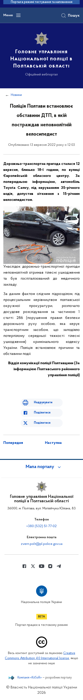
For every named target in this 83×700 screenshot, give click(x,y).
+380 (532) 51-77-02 (41, 526)
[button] (41, 467)
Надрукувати (43, 402)
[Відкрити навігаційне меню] (18, 15)
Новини (16, 95)
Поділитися (42, 412)
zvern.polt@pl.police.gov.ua (41, 544)
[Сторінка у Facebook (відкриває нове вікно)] (24, 566)
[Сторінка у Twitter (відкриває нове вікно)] (33, 566)
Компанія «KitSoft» (29, 677)
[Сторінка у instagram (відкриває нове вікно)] (50, 566)
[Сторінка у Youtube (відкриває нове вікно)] (41, 566)
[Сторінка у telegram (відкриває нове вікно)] (59, 566)
